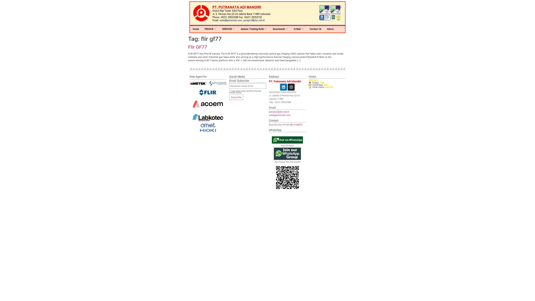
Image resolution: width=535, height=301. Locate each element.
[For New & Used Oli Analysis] (207, 84)
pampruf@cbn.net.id (279, 112)
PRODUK (209, 29)
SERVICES (227, 29)
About (330, 29)
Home (196, 29)
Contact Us (315, 29)
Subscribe (236, 97)
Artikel (297, 29)
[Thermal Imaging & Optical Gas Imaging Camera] (207, 92)
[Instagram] (291, 87)
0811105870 (296, 124)
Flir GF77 (197, 47)
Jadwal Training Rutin (252, 29)
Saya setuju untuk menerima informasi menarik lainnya (245, 92)
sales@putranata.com (279, 115)
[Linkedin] (283, 87)
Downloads (279, 29)
